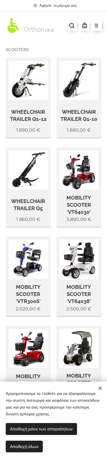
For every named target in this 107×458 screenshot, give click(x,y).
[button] (71, 25)
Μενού (96, 25)
